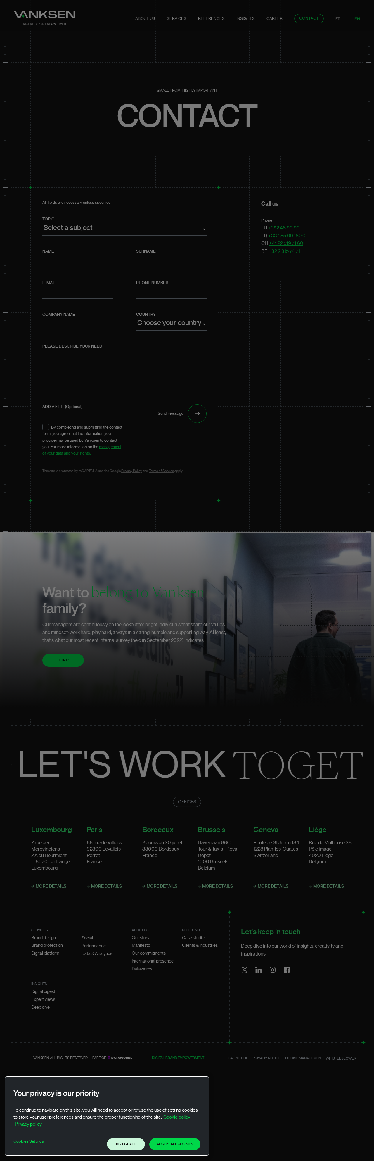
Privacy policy (28, 1124)
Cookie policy (176, 1117)
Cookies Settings (28, 1141)
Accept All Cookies (175, 1144)
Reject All (126, 1144)
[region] (107, 1116)
